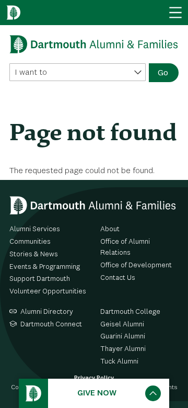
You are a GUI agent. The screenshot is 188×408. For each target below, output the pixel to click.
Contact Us (117, 277)
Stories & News (33, 254)
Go (163, 73)
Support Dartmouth (39, 278)
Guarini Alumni (122, 336)
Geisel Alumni (122, 324)
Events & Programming (44, 266)
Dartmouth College (130, 311)
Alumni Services (34, 229)
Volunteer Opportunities (47, 291)
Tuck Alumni (119, 361)
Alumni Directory (46, 311)
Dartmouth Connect (51, 324)
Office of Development (136, 265)
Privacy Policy (94, 378)
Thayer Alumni (123, 349)
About (110, 229)
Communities (30, 241)
